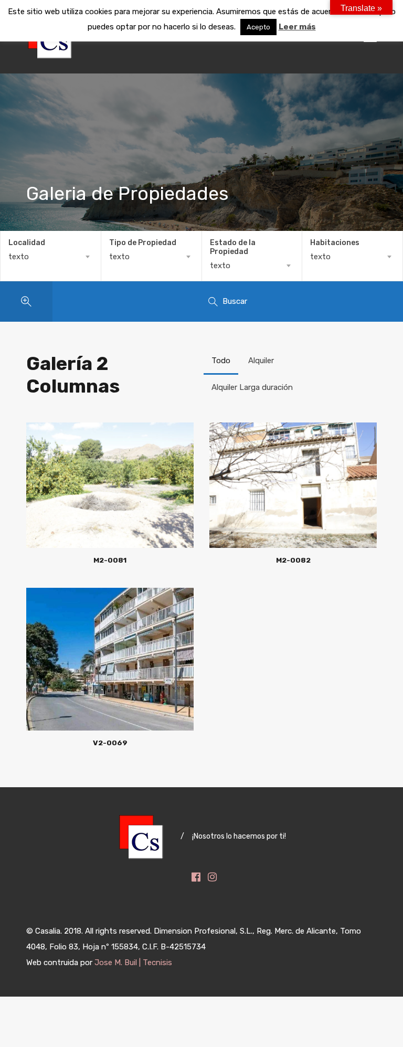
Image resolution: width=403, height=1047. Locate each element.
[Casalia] (49, 55)
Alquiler (261, 360)
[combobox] (51, 256)
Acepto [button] (258, 27)
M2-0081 (109, 560)
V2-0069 (110, 742)
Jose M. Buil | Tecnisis (133, 962)
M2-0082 (293, 560)
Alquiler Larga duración (252, 387)
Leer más (297, 26)
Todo (220, 360)
